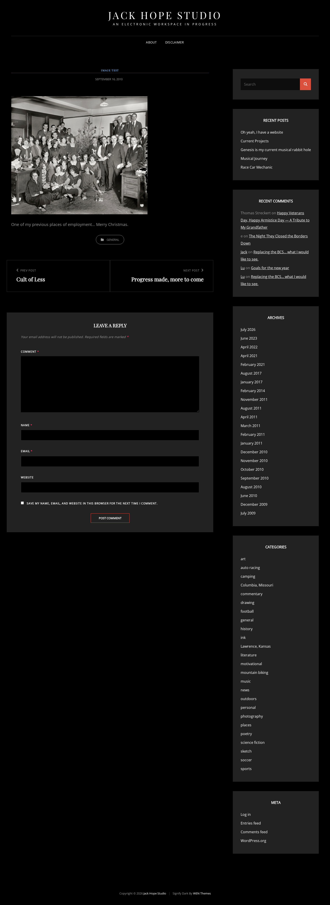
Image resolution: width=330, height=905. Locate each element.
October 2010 (252, 469)
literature (249, 655)
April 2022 (249, 347)
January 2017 (251, 382)
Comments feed (254, 831)
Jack (244, 252)
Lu (243, 267)
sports (246, 768)
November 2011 (254, 399)
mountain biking (254, 672)
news (245, 690)
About (151, 42)
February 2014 (253, 390)
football (247, 611)
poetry (246, 733)
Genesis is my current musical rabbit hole (276, 149)
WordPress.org (253, 840)
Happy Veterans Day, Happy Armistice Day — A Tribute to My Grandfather (275, 220)
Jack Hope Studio (165, 15)
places (246, 725)
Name (26, 425)
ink (243, 637)
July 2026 (248, 329)
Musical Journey (254, 158)
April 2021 (249, 355)
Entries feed (251, 823)
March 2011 (250, 425)
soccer (246, 759)
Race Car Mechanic (257, 167)
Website (27, 477)
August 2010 (251, 486)
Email (27, 451)
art (243, 558)
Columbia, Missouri (257, 585)
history (247, 628)
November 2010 (254, 460)
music (246, 681)
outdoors (249, 698)
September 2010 (254, 478)
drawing (247, 602)
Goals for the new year (270, 267)
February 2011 (253, 434)
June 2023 (249, 338)
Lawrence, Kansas (256, 646)
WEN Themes (202, 893)
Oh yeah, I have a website (262, 132)
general (113, 240)
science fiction (253, 742)
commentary (251, 593)
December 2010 (254, 451)
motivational (251, 663)
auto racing (250, 567)
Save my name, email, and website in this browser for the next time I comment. (92, 503)
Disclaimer (174, 42)
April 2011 (249, 417)
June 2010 (249, 495)
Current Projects (255, 141)
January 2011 (251, 443)
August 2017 (251, 373)
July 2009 (248, 513)
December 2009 (254, 504)
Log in (246, 814)
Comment (30, 352)
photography (252, 716)
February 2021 (253, 364)
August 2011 (251, 408)
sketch (246, 751)
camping (248, 576)
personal (248, 707)
